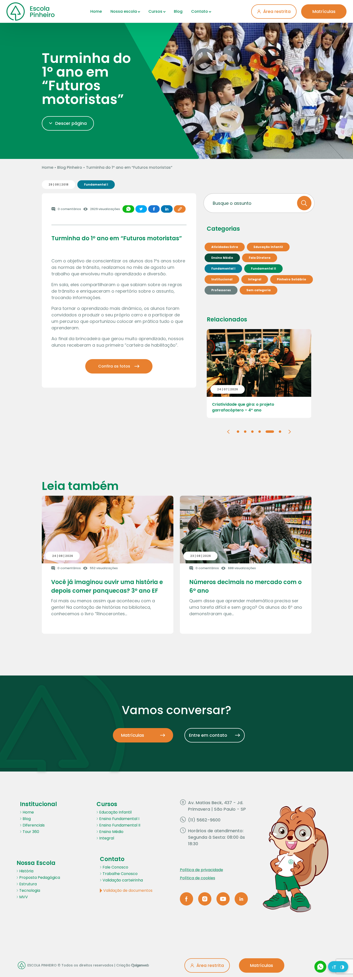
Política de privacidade (201, 870)
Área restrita (277, 11)
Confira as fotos (114, 366)
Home (96, 11)
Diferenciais (34, 825)
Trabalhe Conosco (120, 873)
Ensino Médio (111, 831)
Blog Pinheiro (69, 167)
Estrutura (28, 884)
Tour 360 (31, 831)
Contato (199, 11)
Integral (106, 838)
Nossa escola (123, 11)
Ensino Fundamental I (119, 818)
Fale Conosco (115, 867)
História (26, 871)
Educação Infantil (115, 812)
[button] (228, 431)
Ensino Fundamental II (119, 825)
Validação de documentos (127, 890)
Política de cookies (197, 878)
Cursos (155, 11)
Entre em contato (208, 735)
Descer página (71, 123)
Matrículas (323, 11)
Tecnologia (29, 890)
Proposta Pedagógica (39, 877)
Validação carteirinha (123, 880)
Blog (178, 11)
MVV (23, 897)
